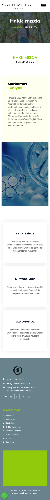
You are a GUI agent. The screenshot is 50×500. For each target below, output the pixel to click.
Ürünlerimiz (10, 423)
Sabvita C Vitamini (13, 430)
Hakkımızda (10, 419)
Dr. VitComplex (12, 434)
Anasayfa (17, 27)
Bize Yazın (10, 442)
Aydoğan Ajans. (31, 493)
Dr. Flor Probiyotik (13, 427)
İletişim (9, 438)
